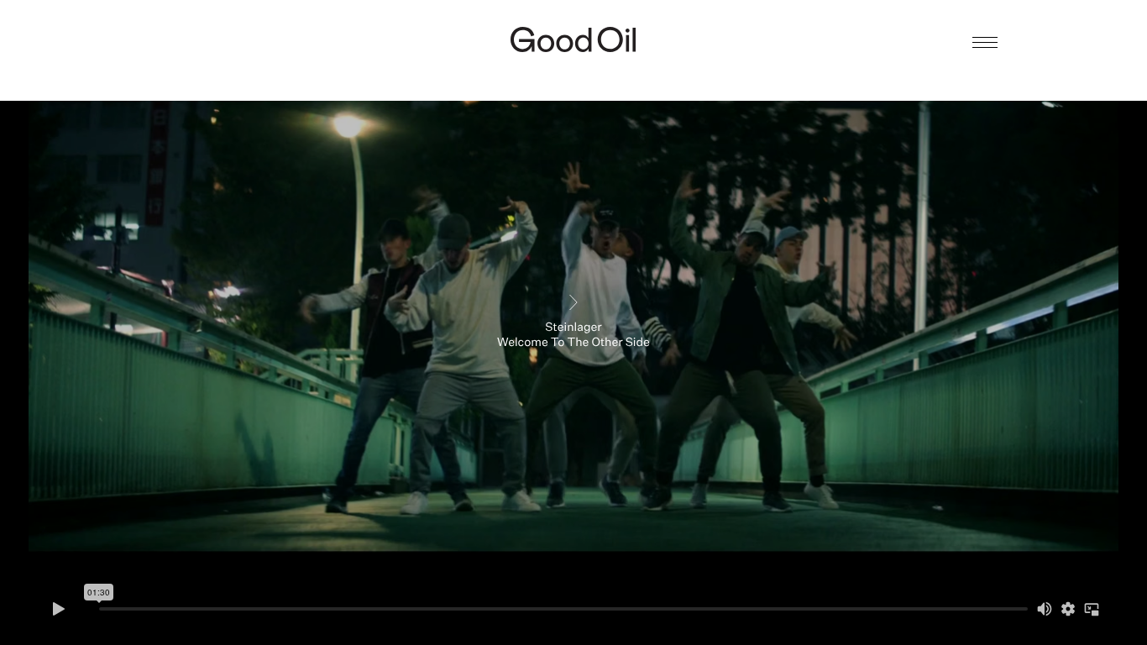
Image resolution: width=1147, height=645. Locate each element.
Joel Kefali (573, 73)
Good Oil (573, 39)
